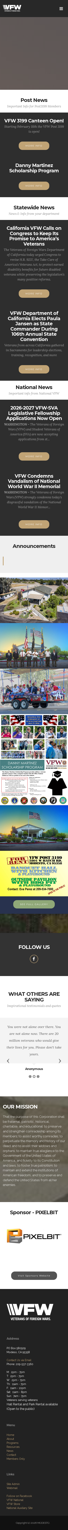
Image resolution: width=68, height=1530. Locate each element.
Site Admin (13, 1484)
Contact (11, 1454)
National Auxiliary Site (19, 1508)
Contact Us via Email (19, 1360)
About (10, 1438)
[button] (8, 1060)
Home (10, 1434)
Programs (13, 1442)
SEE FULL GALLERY (34, 904)
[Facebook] (34, 959)
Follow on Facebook (19, 1496)
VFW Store (13, 1504)
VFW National (15, 1500)
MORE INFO (34, 145)
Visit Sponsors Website (34, 1275)
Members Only (16, 1458)
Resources (13, 1446)
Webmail (12, 1488)
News (10, 1450)
